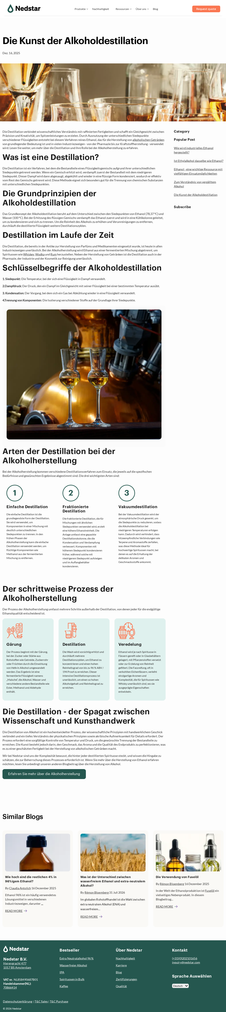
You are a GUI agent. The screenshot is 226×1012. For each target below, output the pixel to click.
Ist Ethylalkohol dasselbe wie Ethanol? (198, 161)
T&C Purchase (59, 1001)
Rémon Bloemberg (97, 892)
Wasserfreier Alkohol (73, 965)
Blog (155, 8)
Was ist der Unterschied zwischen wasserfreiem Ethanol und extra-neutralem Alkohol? (112, 881)
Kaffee (64, 986)
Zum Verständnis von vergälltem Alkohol (195, 184)
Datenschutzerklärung (17, 1001)
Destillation (74, 644)
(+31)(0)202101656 (184, 958)
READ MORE (14, 911)
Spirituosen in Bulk (72, 979)
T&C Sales (41, 1001)
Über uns (141, 8)
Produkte (80, 8)
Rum (53, 254)
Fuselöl (209, 890)
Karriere (121, 965)
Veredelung (129, 644)
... (42, 903)
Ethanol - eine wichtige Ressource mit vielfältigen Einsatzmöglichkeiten (198, 171)
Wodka (40, 254)
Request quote (206, 9)
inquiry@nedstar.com (186, 962)
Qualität (121, 986)
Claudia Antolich (20, 888)
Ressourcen (122, 8)
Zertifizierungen (126, 979)
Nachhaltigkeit (100, 8)
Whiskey (28, 254)
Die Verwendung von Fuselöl (177, 877)
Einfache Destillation (27, 507)
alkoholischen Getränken (148, 140)
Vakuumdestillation (137, 507)
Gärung (14, 644)
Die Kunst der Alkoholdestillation (195, 195)
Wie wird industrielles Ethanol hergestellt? (193, 150)
